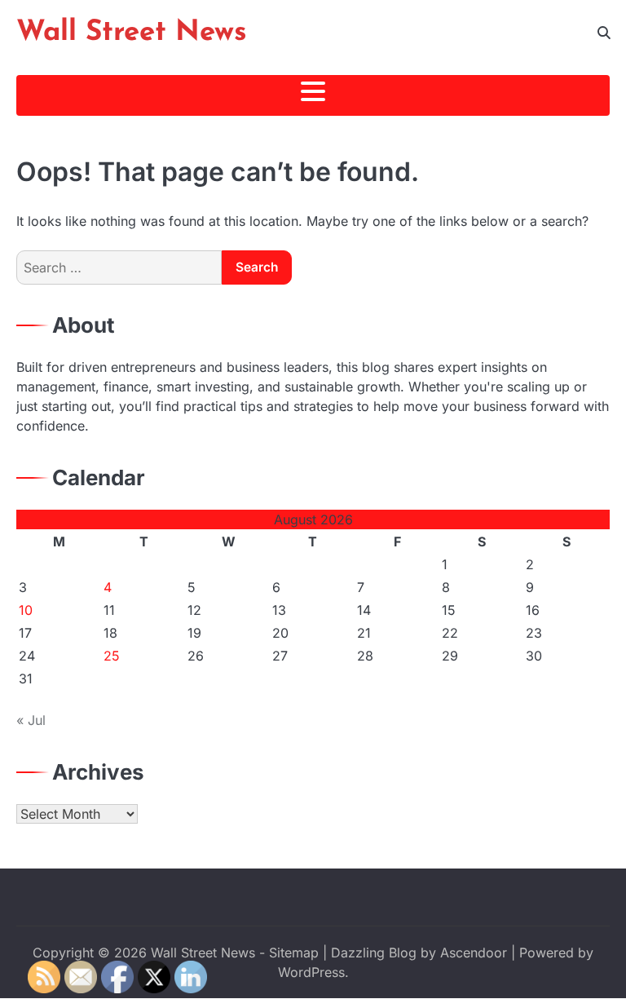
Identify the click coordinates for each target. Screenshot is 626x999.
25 (112, 656)
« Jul (31, 720)
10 (26, 610)
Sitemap (294, 952)
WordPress (311, 972)
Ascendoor (473, 952)
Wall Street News (131, 33)
